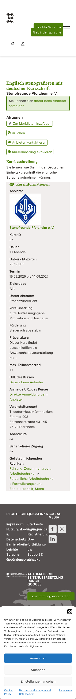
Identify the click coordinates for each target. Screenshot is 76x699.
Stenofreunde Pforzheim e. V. (32, 228)
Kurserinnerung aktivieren (32, 152)
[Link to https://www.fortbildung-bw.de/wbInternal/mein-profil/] (20, 43)
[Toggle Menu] (67, 28)
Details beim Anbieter (26, 382)
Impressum (65, 690)
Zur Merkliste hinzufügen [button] (32, 124)
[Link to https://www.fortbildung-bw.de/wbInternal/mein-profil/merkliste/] (12, 43)
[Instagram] (62, 529)
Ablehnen (38, 670)
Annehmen (38, 658)
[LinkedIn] (53, 539)
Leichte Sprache (48, 27)
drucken (18, 133)
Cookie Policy (8, 692)
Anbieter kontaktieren (29, 142)
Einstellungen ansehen (38, 681)
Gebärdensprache (47, 32)
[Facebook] (53, 529)
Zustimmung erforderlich (51, 596)
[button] (70, 611)
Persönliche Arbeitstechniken (32, 479)
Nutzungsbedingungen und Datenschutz (35, 692)
